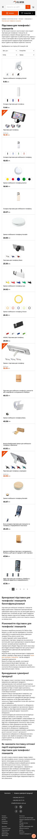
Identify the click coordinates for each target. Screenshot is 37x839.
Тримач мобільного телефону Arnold (14, 78)
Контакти (7, 793)
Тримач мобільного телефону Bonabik (15, 498)
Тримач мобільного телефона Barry (14, 418)
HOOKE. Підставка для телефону (13, 337)
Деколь (21, 830)
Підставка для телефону (10, 130)
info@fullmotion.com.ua (18, 803)
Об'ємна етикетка (24, 828)
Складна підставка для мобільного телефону (17, 157)
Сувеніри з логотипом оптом (9, 18)
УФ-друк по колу (23, 823)
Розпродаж (5, 823)
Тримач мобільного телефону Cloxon (15, 311)
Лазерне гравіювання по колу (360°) (27, 820)
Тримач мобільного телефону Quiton (15, 183)
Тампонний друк (6, 828)
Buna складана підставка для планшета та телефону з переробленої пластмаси (16, 524)
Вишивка (21, 832)
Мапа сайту (5, 835)
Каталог (21, 18)
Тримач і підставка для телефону (13, 363)
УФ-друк (21, 825)
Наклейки (4, 826)
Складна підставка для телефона (13, 104)
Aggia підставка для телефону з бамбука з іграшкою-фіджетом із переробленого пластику (16, 579)
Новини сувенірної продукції (23, 793)
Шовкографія (5, 834)
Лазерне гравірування (25, 834)
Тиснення (22, 816)
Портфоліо (4, 817)
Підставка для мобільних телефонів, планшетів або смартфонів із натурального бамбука (18, 391)
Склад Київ (27, 13)
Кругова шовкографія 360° (26, 826)
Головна (4, 816)
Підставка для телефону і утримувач (14, 471)
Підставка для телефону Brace (12, 260)
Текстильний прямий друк (26, 817)
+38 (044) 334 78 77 (18, 797)
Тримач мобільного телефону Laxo (14, 286)
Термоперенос (5, 830)
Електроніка (28, 18)
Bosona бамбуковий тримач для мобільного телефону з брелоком (17, 444)
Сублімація (5, 832)
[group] (7, 74)
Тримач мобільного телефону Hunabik (15, 234)
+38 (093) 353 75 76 (18, 800)
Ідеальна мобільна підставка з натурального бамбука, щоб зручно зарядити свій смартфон (18, 552)
